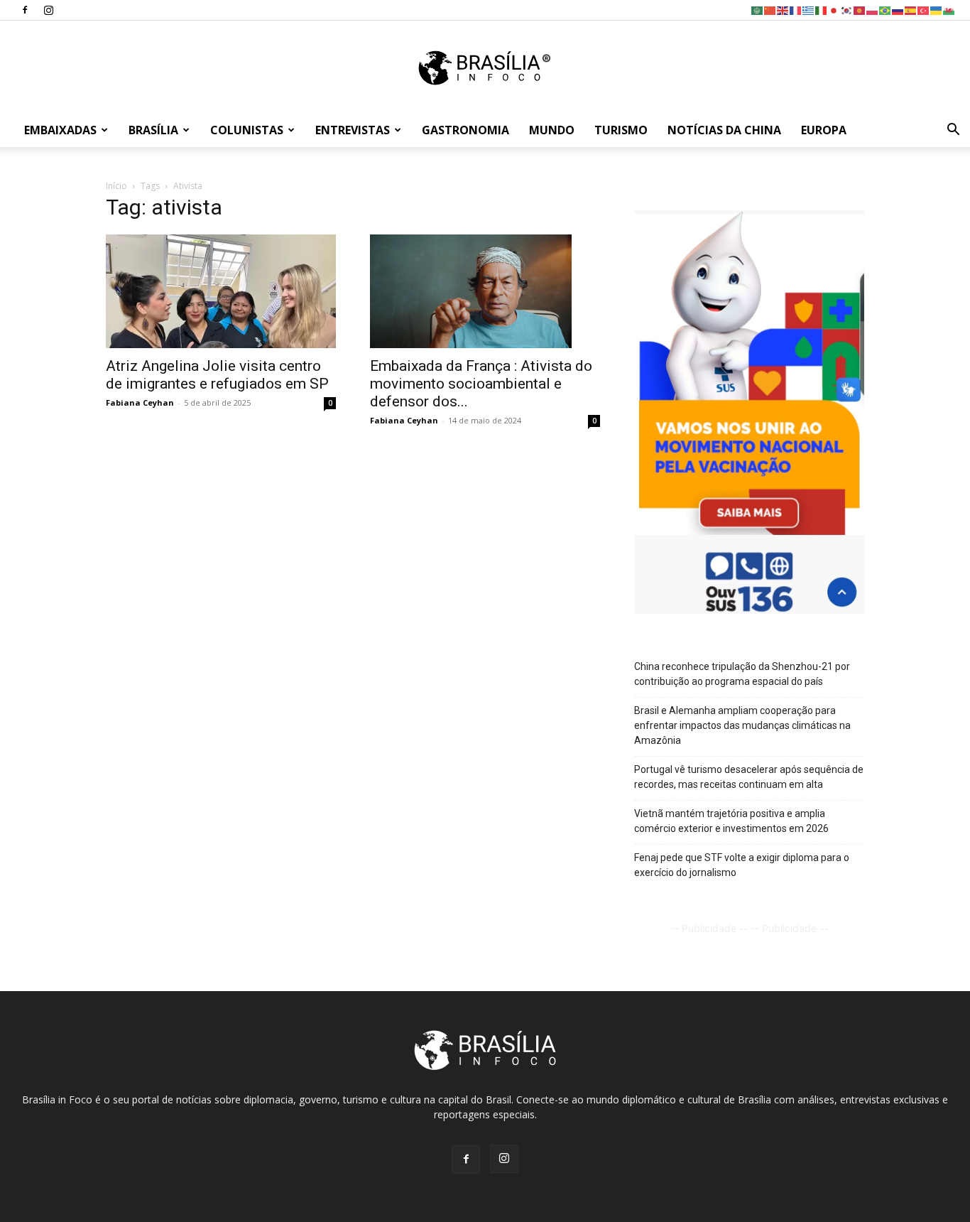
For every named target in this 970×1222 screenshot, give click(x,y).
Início (116, 186)
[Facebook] (25, 10)
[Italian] (821, 9)
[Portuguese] (885, 9)
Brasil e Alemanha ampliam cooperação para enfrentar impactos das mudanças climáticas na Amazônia (742, 725)
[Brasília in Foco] (485, 68)
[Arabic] (757, 9)
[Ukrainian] (936, 9)
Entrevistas (352, 130)
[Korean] (847, 9)
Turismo (621, 130)
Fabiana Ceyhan (140, 402)
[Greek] (808, 9)
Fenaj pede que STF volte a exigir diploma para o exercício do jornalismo (741, 865)
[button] (953, 131)
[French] (796, 9)
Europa (823, 130)
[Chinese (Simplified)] (770, 9)
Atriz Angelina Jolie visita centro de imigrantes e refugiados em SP (217, 374)
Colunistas (246, 130)
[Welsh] (949, 9)
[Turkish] (923, 9)
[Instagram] (48, 10)
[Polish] (872, 9)
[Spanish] (911, 9)
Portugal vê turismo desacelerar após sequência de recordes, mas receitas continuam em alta (748, 777)
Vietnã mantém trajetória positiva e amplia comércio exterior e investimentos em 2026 (731, 821)
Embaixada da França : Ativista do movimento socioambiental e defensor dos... (481, 383)
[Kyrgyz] (860, 9)
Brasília (153, 130)
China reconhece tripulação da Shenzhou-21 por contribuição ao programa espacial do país (742, 674)
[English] (783, 9)
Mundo (551, 130)
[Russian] (898, 9)
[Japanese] (834, 9)
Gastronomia (465, 130)
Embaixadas (60, 130)
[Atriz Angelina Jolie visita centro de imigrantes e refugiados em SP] (221, 291)
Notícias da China (724, 130)
